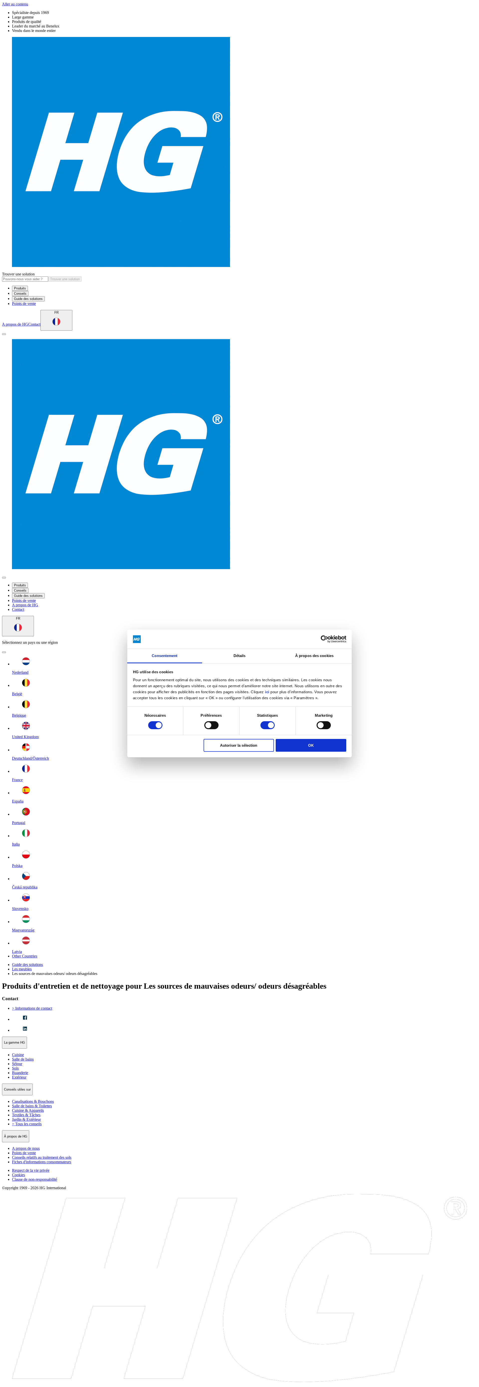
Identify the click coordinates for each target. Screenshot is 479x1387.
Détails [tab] (240, 656)
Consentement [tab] (164, 656)
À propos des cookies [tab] (314, 656)
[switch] (211, 725)
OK (311, 745)
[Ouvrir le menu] (4, 334)
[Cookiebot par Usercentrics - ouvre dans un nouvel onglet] (324, 639)
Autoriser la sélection (238, 745)
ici (267, 692)
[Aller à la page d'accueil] (239, 152)
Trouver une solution (18, 274)
